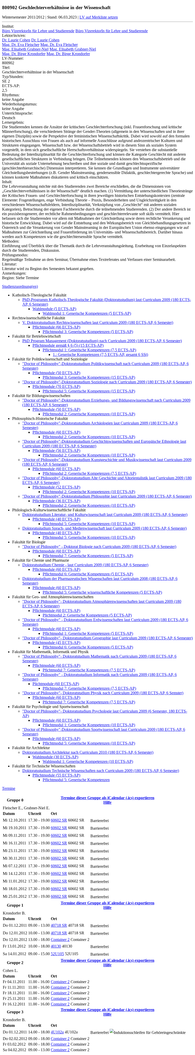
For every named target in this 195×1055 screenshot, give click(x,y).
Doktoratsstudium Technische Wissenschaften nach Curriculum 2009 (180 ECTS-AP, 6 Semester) (100, 770)
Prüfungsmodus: (15, 255)
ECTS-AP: (11, 86)
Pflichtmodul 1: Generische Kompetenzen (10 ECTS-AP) (89, 725)
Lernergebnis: (13, 122)
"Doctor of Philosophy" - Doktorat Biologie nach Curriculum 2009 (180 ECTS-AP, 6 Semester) (99, 546)
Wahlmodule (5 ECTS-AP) (54, 309)
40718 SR (59, 925)
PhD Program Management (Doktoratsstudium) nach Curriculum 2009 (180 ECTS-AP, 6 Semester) (102, 341)
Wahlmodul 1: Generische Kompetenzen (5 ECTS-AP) (87, 313)
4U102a (57, 1032)
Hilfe (107, 802)
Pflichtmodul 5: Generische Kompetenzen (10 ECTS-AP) (89, 524)
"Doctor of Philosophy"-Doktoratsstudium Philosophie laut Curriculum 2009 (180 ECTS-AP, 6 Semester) (107, 496)
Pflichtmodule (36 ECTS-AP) (56, 501)
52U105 (57, 954)
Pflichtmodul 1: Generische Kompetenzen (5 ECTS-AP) (88, 633)
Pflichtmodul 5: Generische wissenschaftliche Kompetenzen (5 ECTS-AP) (102, 592)
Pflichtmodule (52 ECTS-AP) (56, 487)
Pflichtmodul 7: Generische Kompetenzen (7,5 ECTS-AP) (89, 688)
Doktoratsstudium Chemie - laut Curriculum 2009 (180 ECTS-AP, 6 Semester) (85, 565)
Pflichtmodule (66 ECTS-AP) (56, 327)
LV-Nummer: (13, 58)
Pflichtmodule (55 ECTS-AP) (56, 775)
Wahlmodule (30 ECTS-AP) (55, 757)
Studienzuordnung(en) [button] (20, 286)
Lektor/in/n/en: (14, 35)
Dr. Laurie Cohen (16, 40)
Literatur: (9, 264)
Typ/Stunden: (13, 76)
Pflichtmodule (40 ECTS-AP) (56, 519)
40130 (56, 946)
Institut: (8, 26)
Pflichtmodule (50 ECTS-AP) (56, 373)
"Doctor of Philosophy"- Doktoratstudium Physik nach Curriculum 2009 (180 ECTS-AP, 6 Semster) (102, 693)
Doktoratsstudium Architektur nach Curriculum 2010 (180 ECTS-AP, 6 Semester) (87, 752)
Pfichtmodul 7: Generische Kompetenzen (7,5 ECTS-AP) (89, 670)
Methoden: (10, 241)
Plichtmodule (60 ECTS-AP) (55, 684)
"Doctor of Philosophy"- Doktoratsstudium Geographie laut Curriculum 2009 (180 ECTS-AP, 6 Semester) (107, 638)
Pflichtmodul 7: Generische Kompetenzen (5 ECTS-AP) (88, 556)
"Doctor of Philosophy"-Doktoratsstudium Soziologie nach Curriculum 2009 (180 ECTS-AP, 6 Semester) (107, 382)
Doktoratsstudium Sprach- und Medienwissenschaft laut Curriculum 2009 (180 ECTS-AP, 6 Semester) (104, 528)
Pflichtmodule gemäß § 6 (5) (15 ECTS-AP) (68, 345)
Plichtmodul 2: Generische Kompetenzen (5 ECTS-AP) (87, 615)
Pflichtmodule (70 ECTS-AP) (56, 386)
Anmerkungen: (14, 273)
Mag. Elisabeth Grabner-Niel (25, 49)
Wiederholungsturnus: (19, 104)
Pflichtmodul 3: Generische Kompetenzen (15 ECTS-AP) (89, 377)
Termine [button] (8, 788)
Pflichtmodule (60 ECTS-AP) (56, 432)
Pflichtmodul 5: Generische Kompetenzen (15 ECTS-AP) (89, 391)
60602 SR (59, 820)
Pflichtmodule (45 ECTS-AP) (56, 642)
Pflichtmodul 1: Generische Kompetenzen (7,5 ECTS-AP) (89, 350)
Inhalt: (7, 182)
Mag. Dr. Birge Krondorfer (23, 54)
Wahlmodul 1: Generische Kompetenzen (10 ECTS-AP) (88, 761)
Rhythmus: (11, 95)
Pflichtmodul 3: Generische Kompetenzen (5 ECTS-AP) (88, 331)
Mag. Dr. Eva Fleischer (20, 44)
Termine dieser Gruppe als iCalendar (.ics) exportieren (107, 798)
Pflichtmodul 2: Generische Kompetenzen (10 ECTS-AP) (89, 414)
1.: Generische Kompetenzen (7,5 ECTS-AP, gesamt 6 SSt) (100, 354)
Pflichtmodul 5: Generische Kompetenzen (76, 780)
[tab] (97, 286)
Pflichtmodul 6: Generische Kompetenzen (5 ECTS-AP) (88, 574)
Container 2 (60, 939)
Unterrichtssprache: (17, 113)
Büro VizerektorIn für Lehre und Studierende (38, 31)
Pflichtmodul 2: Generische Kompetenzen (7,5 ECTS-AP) (89, 473)
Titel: (6, 67)
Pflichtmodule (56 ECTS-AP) (56, 450)
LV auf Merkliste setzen (98, 17)
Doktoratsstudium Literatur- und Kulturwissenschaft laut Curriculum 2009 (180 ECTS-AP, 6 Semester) (104, 514)
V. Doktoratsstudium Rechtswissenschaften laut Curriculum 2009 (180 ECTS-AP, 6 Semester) (97, 322)
